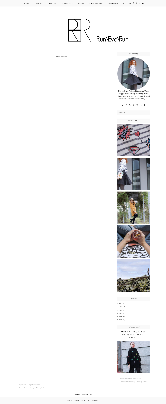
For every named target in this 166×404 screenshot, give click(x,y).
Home (26, 3)
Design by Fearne (91, 400)
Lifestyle (67, 3)
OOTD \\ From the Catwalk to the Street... (133, 334)
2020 (121, 310)
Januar (121, 306)
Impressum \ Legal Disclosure (130, 378)
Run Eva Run (78, 400)
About (81, 3)
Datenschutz (95, 3)
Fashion (38, 3)
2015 (121, 320)
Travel (52, 3)
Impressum (113, 3)
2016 (121, 317)
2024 (121, 304)
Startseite (61, 57)
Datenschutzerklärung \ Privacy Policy (133, 381)
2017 (121, 313)
